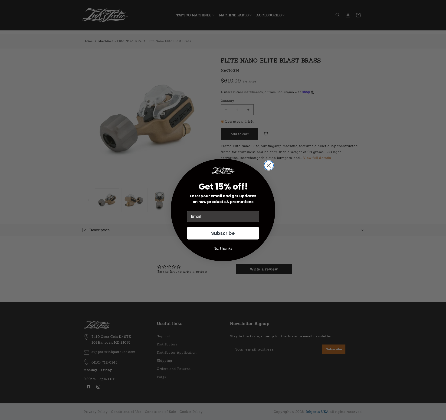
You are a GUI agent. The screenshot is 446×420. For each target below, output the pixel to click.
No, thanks (223, 248)
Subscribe (223, 233)
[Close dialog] (268, 165)
